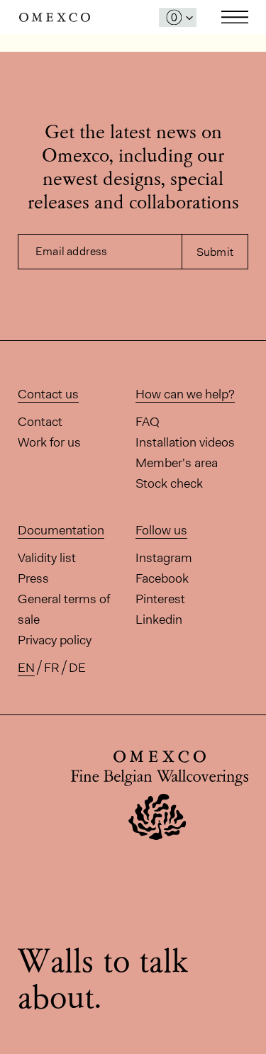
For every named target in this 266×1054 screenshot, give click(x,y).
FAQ (147, 421)
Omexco (55, 17)
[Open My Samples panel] (177, 17)
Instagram (163, 557)
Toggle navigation (234, 17)
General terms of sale (64, 609)
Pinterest (160, 598)
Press (33, 578)
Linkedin (158, 619)
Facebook (162, 578)
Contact (40, 421)
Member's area (176, 462)
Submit (214, 252)
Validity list (47, 557)
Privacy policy (55, 640)
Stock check (169, 483)
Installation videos (185, 442)
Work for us (49, 442)
